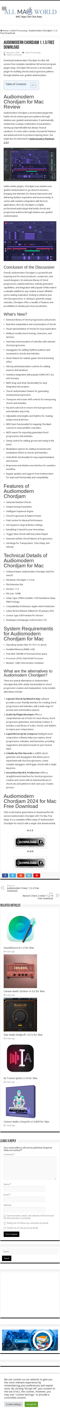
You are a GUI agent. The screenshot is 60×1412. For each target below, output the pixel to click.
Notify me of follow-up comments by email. (27, 1223)
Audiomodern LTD (38, 620)
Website (7, 1205)
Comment (9, 1154)
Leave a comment (14, 55)
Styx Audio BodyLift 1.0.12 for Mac (23, 1034)
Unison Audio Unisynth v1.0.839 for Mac (26, 1121)
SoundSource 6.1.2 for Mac (19, 947)
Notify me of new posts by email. (22, 1228)
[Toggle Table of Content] (32, 85)
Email (7, 1194)
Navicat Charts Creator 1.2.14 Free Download (37, 896)
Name (7, 1184)
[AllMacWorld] (30, 12)
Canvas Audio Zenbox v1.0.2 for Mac (24, 991)
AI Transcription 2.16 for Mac (21, 1078)
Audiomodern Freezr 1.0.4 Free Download (23, 888)
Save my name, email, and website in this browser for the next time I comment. (29, 1216)
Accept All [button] (31, 1404)
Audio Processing (18, 30)
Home (5, 30)
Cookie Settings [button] (13, 1404)
